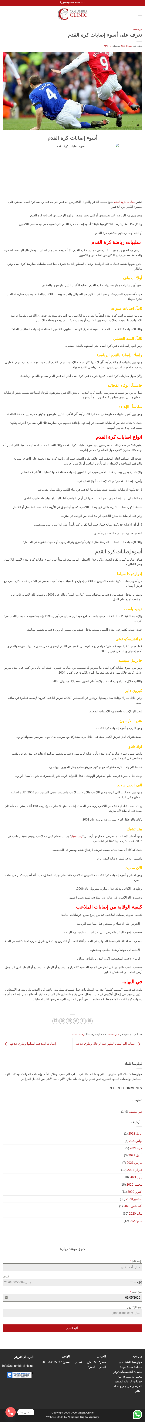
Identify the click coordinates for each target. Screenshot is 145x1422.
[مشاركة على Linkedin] (55, 1021)
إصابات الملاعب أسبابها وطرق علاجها (32, 1043)
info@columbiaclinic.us (17, 1365)
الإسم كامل (136, 1261)
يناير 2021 (136, 1177)
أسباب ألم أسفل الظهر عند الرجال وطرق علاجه (106, 1043)
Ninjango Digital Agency (83, 1416)
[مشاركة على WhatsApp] (89, 1021)
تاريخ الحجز (136, 1292)
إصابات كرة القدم (125, 201)
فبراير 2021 (134, 1169)
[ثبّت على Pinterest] (62, 1021)
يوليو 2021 (135, 1140)
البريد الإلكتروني (134, 1307)
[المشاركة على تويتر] (76, 1021)
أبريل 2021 (135, 1155)
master (108, 46)
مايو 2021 (136, 1148)
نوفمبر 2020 (134, 1184)
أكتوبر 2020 (134, 1191)
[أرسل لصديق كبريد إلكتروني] (69, 1021)
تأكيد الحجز (72, 1328)
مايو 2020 (136, 1221)
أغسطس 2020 (132, 1206)
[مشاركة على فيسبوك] (83, 1021)
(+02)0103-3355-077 (74, 2)
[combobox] (135, 1282)
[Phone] (10, 1412)
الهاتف (6, 1276)
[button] (140, 14)
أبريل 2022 (135, 1133)
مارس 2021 (134, 1162)
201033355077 (52, 1362)
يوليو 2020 (135, 1213)
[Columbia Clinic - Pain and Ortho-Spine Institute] (72, 14)
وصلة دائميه (78, 1034)
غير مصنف (137, 29)
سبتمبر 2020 (134, 1199)
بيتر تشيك (77, 836)
